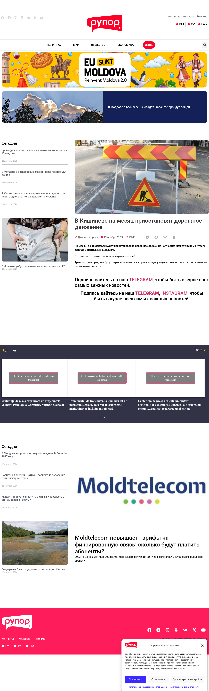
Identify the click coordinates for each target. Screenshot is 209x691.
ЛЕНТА (149, 45)
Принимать (135, 679)
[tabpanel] (102, 385)
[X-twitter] (35, 18)
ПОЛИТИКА (54, 44)
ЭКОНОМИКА (126, 44)
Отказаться (158, 679)
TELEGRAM (141, 279)
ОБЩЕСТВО (98, 44)
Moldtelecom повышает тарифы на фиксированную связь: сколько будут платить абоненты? (137, 544)
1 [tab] (99, 417)
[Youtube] (41, 18)
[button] (202, 645)
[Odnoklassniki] (22, 18)
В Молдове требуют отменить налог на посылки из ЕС (33, 266)
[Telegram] (9, 18)
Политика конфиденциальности (184, 687)
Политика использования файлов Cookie (148, 687)
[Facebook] (149, 630)
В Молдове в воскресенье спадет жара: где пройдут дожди (149, 107)
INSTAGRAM (174, 293)
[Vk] (28, 18)
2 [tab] (104, 417)
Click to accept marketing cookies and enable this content (33, 378)
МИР (76, 44)
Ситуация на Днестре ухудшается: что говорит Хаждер (33, 569)
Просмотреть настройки (187, 679)
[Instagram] (15, 18)
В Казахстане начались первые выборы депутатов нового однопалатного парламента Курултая (33, 195)
